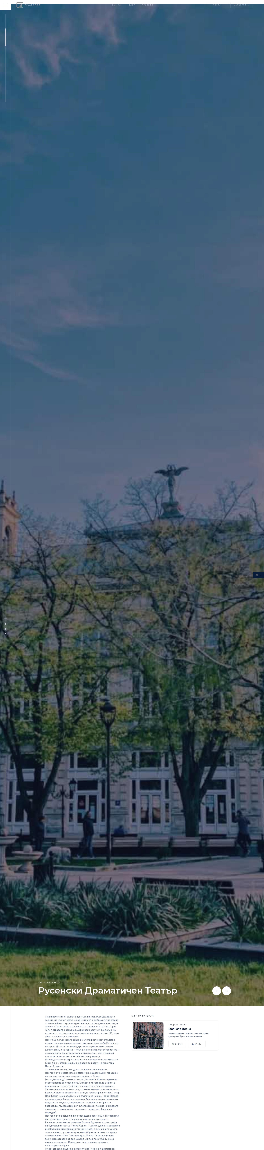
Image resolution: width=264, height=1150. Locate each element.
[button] (242, 5)
